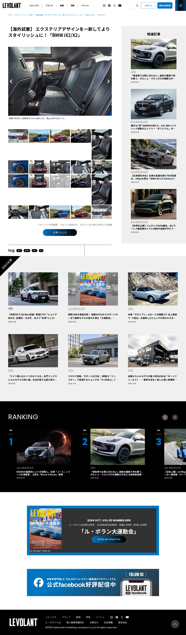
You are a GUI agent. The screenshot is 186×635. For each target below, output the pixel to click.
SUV (34, 250)
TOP (9, 15)
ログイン (148, 5)
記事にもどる (60, 232)
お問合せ (94, 622)
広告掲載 (108, 622)
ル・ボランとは (53, 622)
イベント (85, 5)
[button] (175, 417)
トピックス (34, 5)
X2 (41, 250)
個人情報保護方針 (75, 622)
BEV (19, 250)
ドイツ (24, 15)
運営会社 (122, 622)
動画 (62, 5)
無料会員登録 (165, 5)
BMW (30, 15)
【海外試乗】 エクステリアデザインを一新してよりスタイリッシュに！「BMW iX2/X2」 (65, 15)
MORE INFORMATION (109, 539)
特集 (72, 5)
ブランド (49, 5)
